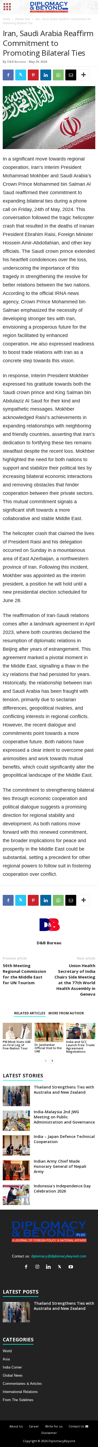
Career (34, 1426)
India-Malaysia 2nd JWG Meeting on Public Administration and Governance (64, 1117)
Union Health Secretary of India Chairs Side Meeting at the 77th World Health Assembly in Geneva (74, 980)
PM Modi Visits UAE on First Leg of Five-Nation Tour (17, 1045)
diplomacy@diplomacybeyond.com (58, 1256)
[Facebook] (27, 1267)
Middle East (22, 19)
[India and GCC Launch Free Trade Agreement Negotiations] (80, 1031)
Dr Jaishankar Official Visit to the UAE (48, 1048)
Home (6, 19)
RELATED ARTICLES (29, 1013)
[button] (90, 7)
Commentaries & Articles (22, 1384)
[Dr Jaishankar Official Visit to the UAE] (49, 1032)
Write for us (53, 1426)
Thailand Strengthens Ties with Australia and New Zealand (64, 1089)
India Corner (12, 1367)
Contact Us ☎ (79, 1426)
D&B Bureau (16, 61)
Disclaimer (49, 1433)
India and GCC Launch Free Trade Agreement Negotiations (80, 1046)
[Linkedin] (49, 1267)
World (7, 1351)
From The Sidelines (18, 1400)
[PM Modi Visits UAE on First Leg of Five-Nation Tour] (17, 1031)
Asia (6, 1359)
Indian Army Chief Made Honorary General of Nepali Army (60, 1166)
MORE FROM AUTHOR (66, 1013)
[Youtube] (71, 1267)
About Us (16, 1426)
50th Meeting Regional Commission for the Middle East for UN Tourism (24, 974)
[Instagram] (38, 1267)
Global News (13, 1375)
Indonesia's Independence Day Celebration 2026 (62, 1188)
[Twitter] (60, 1267)
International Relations (20, 1392)
